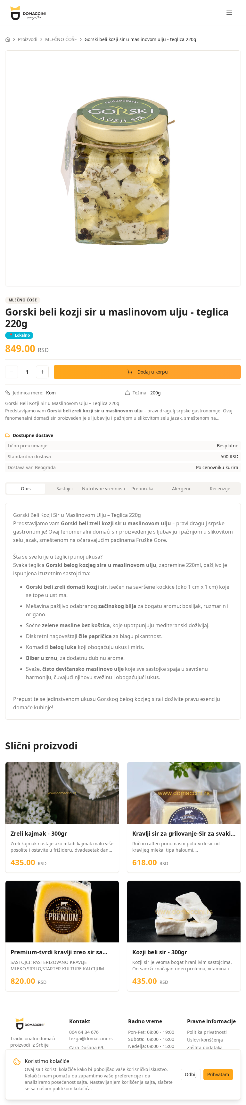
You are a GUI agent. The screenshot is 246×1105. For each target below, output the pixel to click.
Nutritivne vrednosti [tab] (103, 488)
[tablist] (123, 488)
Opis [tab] (26, 488)
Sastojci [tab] (64, 488)
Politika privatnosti (207, 1032)
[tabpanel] (123, 611)
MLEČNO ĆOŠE (61, 39)
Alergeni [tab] (181, 488)
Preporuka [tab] (142, 488)
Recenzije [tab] (220, 488)
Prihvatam (218, 1074)
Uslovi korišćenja (205, 1040)
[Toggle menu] (229, 12)
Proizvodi (27, 39)
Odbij (191, 1074)
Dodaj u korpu (152, 372)
